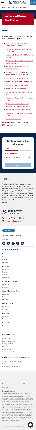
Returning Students (8, 341)
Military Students (8, 344)
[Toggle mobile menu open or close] (2, 2)
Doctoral (5, 262)
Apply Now (32, 2)
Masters (4, 259)
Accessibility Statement (24, 384)
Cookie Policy (5, 387)
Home (4, 8)
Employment (6, 349)
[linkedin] (17, 243)
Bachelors (5, 257)
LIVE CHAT (18, 235)
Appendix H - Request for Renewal (17, 85)
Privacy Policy (5, 384)
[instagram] (13, 243)
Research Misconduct (13, 119)
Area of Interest (11, 153)
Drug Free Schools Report (25, 380)
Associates (6, 277)
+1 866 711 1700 (7, 235)
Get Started (8, 230)
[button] (30, 425)
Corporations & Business (10, 352)
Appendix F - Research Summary (17, 78)
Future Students (7, 338)
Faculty (4, 346)
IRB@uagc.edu (8, 125)
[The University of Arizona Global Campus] (17, 2)
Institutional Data (8, 364)
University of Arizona (11, 220)
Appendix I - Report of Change (16, 89)
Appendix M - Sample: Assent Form (18, 109)
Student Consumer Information (12, 361)
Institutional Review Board (11, 367)
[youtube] (22, 243)
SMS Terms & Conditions (7, 380)
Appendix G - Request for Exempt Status (19, 82)
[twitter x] (8, 243)
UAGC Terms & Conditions (8, 376)
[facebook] (3, 243)
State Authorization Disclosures (26, 376)
